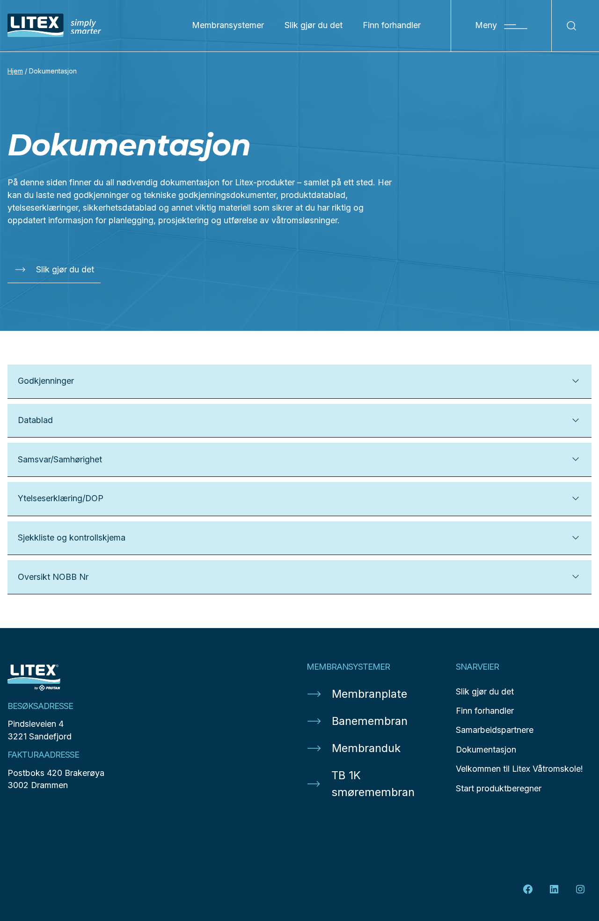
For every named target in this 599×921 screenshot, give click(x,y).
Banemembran (370, 721)
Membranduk (366, 748)
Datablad (35, 420)
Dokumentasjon (486, 749)
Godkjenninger (46, 381)
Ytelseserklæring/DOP (60, 498)
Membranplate (369, 694)
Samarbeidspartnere (494, 730)
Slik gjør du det (314, 25)
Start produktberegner (498, 788)
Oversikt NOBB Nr (53, 577)
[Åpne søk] (572, 25)
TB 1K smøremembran (373, 783)
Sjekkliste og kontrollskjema (71, 537)
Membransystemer (228, 25)
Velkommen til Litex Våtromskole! (519, 769)
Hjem (15, 71)
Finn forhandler (392, 25)
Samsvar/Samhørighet (60, 459)
